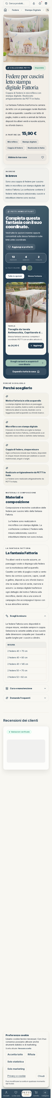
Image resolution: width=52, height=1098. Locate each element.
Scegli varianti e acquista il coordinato (24, 363)
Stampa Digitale (33, 10)
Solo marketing (16, 1068)
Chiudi (41, 1076)
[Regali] (46, 3)
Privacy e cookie (16, 1075)
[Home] (26, 1093)
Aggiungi (37, 345)
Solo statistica (16, 1061)
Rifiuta (31, 1054)
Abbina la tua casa (17, 157)
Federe (15, 10)
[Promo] (40, 3)
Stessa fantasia (35, 276)
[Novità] (34, 3)
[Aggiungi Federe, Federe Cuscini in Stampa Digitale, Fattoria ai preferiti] (44, 19)
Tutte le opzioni (15, 276)
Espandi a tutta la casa (24, 371)
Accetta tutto (15, 1054)
